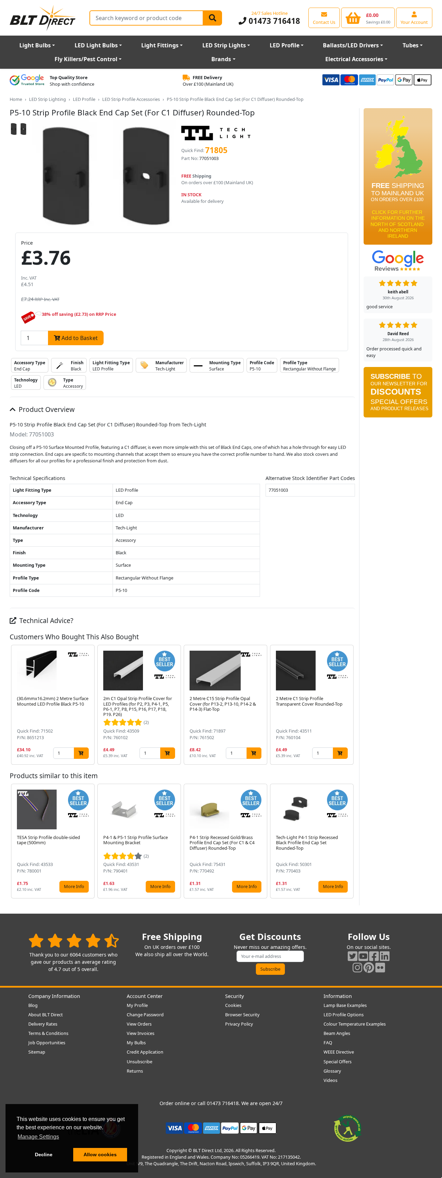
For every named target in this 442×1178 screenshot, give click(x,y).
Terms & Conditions (48, 1033)
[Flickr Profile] (380, 967)
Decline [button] (43, 1154)
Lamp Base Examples (345, 1005)
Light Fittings (160, 45)
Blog (33, 1005)
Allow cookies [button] (100, 1154)
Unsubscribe (139, 1061)
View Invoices (140, 1033)
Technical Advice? (45, 620)
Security (234, 996)
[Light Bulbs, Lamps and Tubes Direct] (43, 18)
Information (338, 996)
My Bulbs (136, 1042)
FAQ (328, 1042)
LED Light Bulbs (96, 45)
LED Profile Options (344, 1014)
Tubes (411, 45)
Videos (330, 1080)
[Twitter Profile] (352, 956)
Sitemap (36, 1052)
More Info (74, 886)
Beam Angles (337, 1033)
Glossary (332, 1071)
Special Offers (338, 1061)
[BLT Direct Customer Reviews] (73, 940)
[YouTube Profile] (363, 956)
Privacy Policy (239, 1024)
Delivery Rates (42, 1024)
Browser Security (242, 1014)
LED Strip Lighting (47, 99)
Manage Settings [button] (38, 1137)
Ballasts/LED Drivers (351, 45)
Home (16, 99)
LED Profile (284, 45)
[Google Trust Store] (27, 80)
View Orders (139, 1024)
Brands (221, 59)
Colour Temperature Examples (355, 1024)
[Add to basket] (81, 753)
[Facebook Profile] (374, 956)
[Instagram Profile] (357, 967)
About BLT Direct (45, 1014)
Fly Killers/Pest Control (86, 59)
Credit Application (145, 1052)
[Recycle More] (348, 1127)
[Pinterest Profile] (368, 967)
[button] (349, 704)
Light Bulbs (35, 45)
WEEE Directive (339, 1052)
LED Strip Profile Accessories (131, 99)
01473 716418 (273, 21)
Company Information (54, 996)
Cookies (233, 1005)
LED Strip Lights (224, 45)
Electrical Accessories (354, 59)
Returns (135, 1071)
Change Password (145, 1014)
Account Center (145, 996)
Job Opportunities (46, 1042)
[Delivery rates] (398, 179)
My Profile (137, 1005)
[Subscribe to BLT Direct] (398, 394)
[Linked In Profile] (385, 956)
